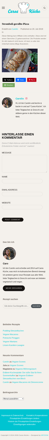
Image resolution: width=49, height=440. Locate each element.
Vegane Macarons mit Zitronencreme (27, 382)
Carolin (15, 29)
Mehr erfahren (14, 288)
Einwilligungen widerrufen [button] (25, 424)
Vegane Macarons (10, 334)
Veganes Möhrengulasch (25, 369)
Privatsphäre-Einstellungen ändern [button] (24, 418)
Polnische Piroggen (11, 338)
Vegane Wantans (10, 342)
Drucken (10, 85)
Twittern (10, 80)
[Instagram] (26, 99)
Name (4, 177)
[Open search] (44, 7)
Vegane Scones (18, 362)
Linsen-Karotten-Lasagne (13, 345)
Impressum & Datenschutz (12, 415)
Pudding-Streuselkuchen (13, 331)
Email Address (9, 190)
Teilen (22, 80)
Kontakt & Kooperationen (37, 415)
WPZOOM (44, 435)
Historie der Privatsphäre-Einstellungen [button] (24, 421)
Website (6, 203)
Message (6, 153)
